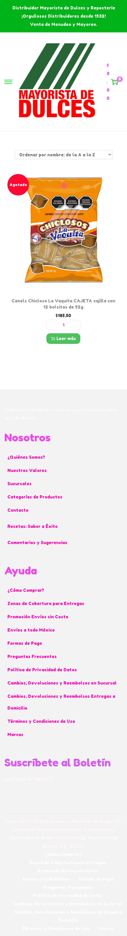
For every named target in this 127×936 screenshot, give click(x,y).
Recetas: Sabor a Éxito (32, 526)
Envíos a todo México (31, 629)
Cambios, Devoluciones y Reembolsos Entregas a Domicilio (61, 702)
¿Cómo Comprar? (25, 590)
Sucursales (19, 483)
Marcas (15, 734)
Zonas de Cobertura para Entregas (45, 603)
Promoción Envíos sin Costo (37, 616)
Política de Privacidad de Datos (42, 669)
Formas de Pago (24, 643)
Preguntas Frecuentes (32, 656)
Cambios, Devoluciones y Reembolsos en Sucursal (62, 682)
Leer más (66, 338)
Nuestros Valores (27, 470)
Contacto (17, 510)
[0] (114, 81)
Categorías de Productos (34, 496)
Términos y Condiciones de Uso (41, 721)
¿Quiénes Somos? (26, 457)
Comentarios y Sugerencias (37, 542)
